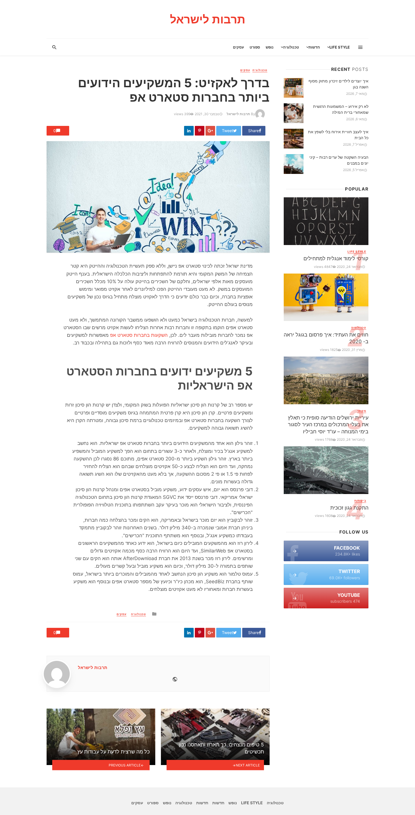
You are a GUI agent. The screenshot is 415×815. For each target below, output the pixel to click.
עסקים (238, 47)
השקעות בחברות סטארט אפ (139, 335)
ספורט (255, 47)
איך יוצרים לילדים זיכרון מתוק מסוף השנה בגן (338, 83)
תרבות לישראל (238, 114)
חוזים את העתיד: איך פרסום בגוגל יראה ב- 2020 (326, 338)
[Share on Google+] (210, 131)
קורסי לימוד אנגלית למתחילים (335, 258)
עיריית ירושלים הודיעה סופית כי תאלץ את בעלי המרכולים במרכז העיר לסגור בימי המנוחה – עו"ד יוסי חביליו (328, 424)
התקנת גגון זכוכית (349, 508)
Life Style (339, 47)
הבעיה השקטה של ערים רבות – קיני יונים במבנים (338, 160)
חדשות (314, 47)
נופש (270, 47)
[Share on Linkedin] (189, 131)
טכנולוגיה (291, 47)
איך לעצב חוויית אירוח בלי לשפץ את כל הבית (338, 134)
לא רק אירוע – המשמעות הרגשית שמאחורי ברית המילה (340, 109)
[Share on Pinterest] (199, 131)
